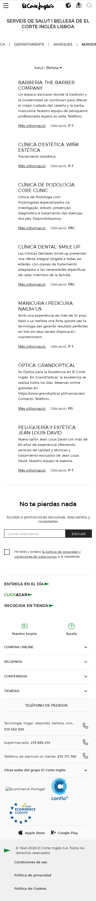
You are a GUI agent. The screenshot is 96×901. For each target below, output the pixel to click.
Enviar (79, 533)
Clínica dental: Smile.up (49, 246)
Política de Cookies (30, 888)
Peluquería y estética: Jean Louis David (47, 430)
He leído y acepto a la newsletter (47, 553)
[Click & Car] (18, 594)
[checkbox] (7, 552)
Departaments (29, 44)
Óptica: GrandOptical (46, 365)
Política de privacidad (32, 875)
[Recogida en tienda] (29, 605)
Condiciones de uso (30, 861)
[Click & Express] (27, 584)
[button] (5, 4)
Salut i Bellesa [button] (47, 68)
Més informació (32, 126)
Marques (63, 44)
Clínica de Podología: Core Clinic (47, 187)
